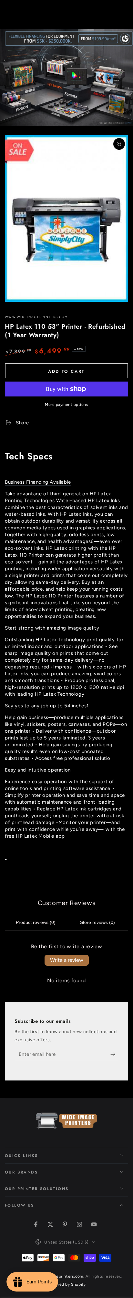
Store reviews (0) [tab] (97, 922)
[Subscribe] (114, 1054)
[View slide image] (66, 77)
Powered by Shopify (66, 1284)
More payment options (66, 404)
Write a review (66, 960)
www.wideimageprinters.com (36, 317)
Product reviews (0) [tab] (36, 922)
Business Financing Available (38, 482)
